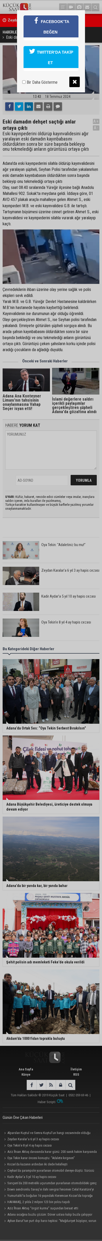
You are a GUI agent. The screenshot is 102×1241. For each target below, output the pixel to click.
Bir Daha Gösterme (42, 82)
